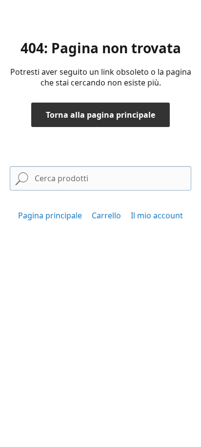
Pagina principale (50, 215)
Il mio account (157, 215)
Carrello (106, 215)
